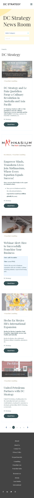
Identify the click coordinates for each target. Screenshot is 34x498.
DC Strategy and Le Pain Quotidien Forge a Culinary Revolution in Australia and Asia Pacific (15, 96)
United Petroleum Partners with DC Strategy (14, 391)
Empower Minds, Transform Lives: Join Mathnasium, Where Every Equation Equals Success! (14, 170)
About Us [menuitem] (17, 445)
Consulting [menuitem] (17, 461)
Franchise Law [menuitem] (17, 465)
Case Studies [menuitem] (17, 481)
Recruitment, (8, 155)
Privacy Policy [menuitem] (17, 452)
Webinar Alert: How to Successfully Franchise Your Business (15, 247)
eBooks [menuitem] (17, 478)
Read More (11, 124)
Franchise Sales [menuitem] (17, 468)
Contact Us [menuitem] (17, 449)
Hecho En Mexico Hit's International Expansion (14, 324)
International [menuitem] (17, 485)
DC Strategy (7, 119)
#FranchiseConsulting (10, 81)
